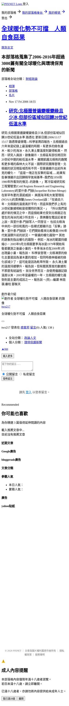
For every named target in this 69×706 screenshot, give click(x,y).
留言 (33, 327)
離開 (21, 698)
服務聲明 (40, 654)
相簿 (12, 86)
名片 (12, 95)
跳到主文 (7, 47)
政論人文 (30, 337)
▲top (4, 348)
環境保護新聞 (33, 342)
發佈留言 (8, 378)
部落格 (13, 90)
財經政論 (32, 78)
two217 (5, 306)
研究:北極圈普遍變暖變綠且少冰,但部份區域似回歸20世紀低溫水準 (38, 117)
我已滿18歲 (9, 698)
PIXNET (17, 650)
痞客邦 (25, 327)
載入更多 (8, 356)
